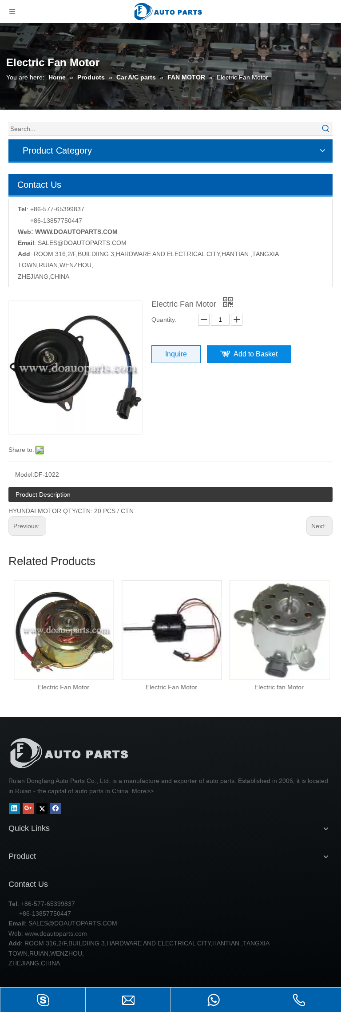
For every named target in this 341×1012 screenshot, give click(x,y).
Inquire (176, 354)
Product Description (43, 494)
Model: (24, 474)
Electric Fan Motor (62, 687)
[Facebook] (55, 808)
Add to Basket (256, 354)
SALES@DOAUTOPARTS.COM (82, 242)
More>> (143, 791)
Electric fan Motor (278, 687)
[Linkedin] (14, 808)
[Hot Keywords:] (326, 128)
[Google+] (28, 808)
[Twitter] (42, 808)
